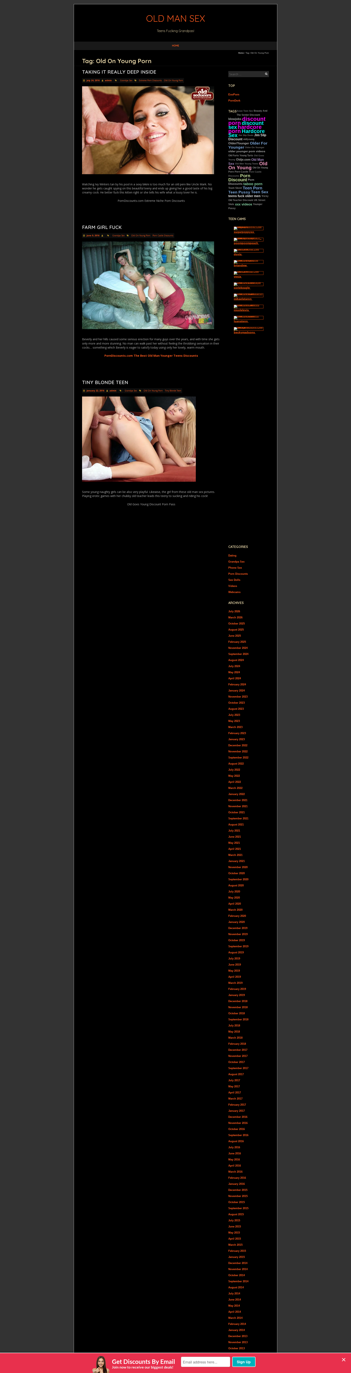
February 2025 (237, 641)
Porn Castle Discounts (163, 235)
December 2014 (237, 1263)
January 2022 (236, 794)
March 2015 (235, 1244)
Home (175, 45)
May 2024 (234, 672)
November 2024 (238, 647)
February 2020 (237, 915)
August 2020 (236, 885)
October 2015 (236, 1202)
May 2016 (234, 1159)
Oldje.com (243, 159)
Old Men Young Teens (246, 163)
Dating (232, 555)
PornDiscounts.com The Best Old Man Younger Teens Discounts (151, 356)
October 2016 (236, 1129)
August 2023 (236, 708)
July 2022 (234, 769)
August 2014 (236, 1287)
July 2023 (234, 714)
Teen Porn (252, 188)
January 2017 (236, 1110)
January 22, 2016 (95, 390)
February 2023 (237, 733)
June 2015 (234, 1226)
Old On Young (248, 165)
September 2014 (238, 1281)
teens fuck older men (244, 196)
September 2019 (238, 946)
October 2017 (236, 1062)
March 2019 (235, 982)
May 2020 (234, 897)
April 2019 (234, 976)
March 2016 (235, 1171)
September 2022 (238, 757)
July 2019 (234, 958)
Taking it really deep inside (119, 72)
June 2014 (234, 1299)
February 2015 (237, 1250)
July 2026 (234, 611)
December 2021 (237, 800)
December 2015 (237, 1190)
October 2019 (236, 940)
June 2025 (234, 635)
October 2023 (236, 702)
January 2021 (236, 861)
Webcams (234, 592)
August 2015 (236, 1214)
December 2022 (237, 745)
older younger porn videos (246, 151)
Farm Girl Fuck (102, 227)
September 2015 (238, 1208)
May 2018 (234, 1031)
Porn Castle (241, 171)
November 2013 (238, 1342)
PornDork (234, 100)
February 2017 (237, 1104)
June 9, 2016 (92, 235)
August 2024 (236, 660)
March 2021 (235, 855)
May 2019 (234, 970)
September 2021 (238, 818)
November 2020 (238, 867)
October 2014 (236, 1275)
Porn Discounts (238, 573)
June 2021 (234, 836)
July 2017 (234, 1080)
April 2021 (234, 848)
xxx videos (243, 204)
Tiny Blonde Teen (105, 382)
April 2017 (234, 1092)
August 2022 (236, 763)
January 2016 (236, 1183)
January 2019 (236, 995)
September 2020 (238, 879)
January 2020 (236, 922)
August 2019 (236, 952)
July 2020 (234, 891)
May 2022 (234, 775)
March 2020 (235, 909)
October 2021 (236, 812)
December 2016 (237, 1116)
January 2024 (236, 690)
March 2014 (235, 1317)
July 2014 (234, 1293)
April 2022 (234, 781)
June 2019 (234, 964)
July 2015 (234, 1220)
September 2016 (238, 1135)
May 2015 (234, 1232)
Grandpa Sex (126, 80)
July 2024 (234, 666)
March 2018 (235, 1037)
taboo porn (252, 184)
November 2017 (238, 1056)
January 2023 (236, 739)
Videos (232, 586)
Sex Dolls (234, 579)
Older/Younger (238, 143)
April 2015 (234, 1238)
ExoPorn (233, 94)
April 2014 (234, 1311)
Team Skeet (235, 188)
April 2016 (234, 1165)
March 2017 (235, 1098)
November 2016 (238, 1123)
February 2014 (237, 1323)
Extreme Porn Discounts (150, 80)
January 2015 (236, 1256)
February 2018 (237, 1043)
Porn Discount (239, 177)
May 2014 (234, 1305)
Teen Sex (259, 192)
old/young (248, 139)
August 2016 (236, 1141)
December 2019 (237, 928)
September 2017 (238, 1068)
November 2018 (238, 1007)
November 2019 (238, 934)
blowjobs (234, 119)
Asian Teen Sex (245, 111)
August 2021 (236, 824)
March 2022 (235, 788)
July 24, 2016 (93, 80)
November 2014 (238, 1269)
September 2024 (238, 654)
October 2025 (236, 623)
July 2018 (234, 1025)
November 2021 (238, 806)
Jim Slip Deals (245, 135)
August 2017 (236, 1074)
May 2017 (234, 1086)
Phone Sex (235, 567)
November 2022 (238, 751)
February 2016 (237, 1177)
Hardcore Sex (246, 133)
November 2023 (238, 696)
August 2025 (236, 629)
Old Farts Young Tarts (240, 155)
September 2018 (238, 1019)
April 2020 (234, 903)
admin (108, 80)
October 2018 (236, 1013)
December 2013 (237, 1336)
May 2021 (234, 842)
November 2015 (238, 1196)
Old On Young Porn (173, 80)
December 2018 (237, 1001)
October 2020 (236, 873)
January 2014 (236, 1330)
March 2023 (235, 727)
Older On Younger (254, 147)
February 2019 (237, 989)
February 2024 (237, 684)
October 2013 (236, 1348)
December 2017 (237, 1049)
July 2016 (234, 1147)
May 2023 (234, 721)
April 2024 (234, 678)
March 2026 (235, 617)
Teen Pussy (239, 192)
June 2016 (234, 1153)
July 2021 (234, 830)
